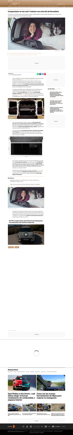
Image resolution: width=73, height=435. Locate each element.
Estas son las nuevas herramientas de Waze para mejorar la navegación (25, 184)
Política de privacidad (36, 430)
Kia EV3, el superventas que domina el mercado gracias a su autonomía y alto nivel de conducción (26, 221)
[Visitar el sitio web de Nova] (34, 426)
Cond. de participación (49, 430)
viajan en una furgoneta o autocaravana (30, 79)
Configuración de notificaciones (34, 432)
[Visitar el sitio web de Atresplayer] (58, 426)
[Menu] (64, 6)
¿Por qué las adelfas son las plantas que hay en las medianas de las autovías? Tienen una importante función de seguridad (56, 94)
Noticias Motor (13, 370)
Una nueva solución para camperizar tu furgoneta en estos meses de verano (25, 53)
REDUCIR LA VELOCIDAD (26, 412)
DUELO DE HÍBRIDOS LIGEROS (13, 391)
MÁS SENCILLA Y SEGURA (41, 391)
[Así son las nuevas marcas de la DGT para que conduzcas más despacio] (29, 408)
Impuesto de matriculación (53, 6)
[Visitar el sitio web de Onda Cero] (45, 426)
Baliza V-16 (20, 0)
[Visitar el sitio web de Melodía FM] (53, 426)
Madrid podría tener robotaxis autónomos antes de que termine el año (43, 414)
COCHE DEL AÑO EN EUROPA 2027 (13, 412)
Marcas (15, 6)
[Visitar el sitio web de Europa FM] (49, 426)
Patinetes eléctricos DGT (48, 0)
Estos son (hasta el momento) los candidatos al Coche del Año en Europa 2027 (14, 414)
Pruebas (28, 6)
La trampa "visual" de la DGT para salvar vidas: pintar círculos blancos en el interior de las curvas (56, 102)
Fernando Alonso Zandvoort (39, 0)
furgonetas (11, 247)
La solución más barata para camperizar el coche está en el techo (23, 54)
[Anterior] (14, 1)
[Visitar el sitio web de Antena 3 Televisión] (23, 426)
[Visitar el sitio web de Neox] (30, 426)
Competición (44, 6)
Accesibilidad (42, 432)
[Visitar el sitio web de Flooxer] (63, 426)
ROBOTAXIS (39, 412)
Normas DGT (10, 6)
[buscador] (64, 4)
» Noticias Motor (13, 330)
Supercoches (38, 6)
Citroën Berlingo (20, 95)
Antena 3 (9, 330)
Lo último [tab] (59, 88)
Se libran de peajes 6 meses (26, 0)
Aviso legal (31, 430)
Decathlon (39, 170)
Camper (16, 247)
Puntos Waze (33, 0)
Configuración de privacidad (58, 430)
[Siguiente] (64, 1)
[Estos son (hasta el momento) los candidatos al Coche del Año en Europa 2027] (15, 408)
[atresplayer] (59, 4)
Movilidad (33, 6)
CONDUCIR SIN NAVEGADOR (54, 106)
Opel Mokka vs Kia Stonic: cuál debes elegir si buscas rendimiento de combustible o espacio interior (21, 397)
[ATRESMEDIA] (11, 427)
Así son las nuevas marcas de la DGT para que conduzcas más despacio (29, 414)
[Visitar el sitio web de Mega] (38, 426)
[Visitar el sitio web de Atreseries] (42, 426)
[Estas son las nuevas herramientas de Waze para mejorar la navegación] (51, 383)
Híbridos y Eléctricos (22, 6)
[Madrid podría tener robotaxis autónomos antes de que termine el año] (44, 408)
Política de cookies (43, 430)
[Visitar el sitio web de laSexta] (27, 426)
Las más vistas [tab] (51, 88)
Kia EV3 (16, 0)
